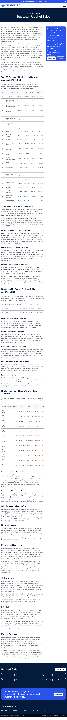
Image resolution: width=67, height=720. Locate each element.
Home (27, 13)
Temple (31, 675)
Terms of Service (53, 715)
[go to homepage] (10, 6)
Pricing (15, 710)
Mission (57, 675)
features (34, 1)
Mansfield (58, 680)
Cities (32, 13)
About (45, 710)
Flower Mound (46, 680)
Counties (35, 710)
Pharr (17, 680)
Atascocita (18, 675)
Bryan (43, 675)
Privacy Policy (45, 715)
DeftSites (63, 715)
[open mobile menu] (64, 6)
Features (4, 710)
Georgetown (6, 675)
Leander (31, 680)
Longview (5, 680)
